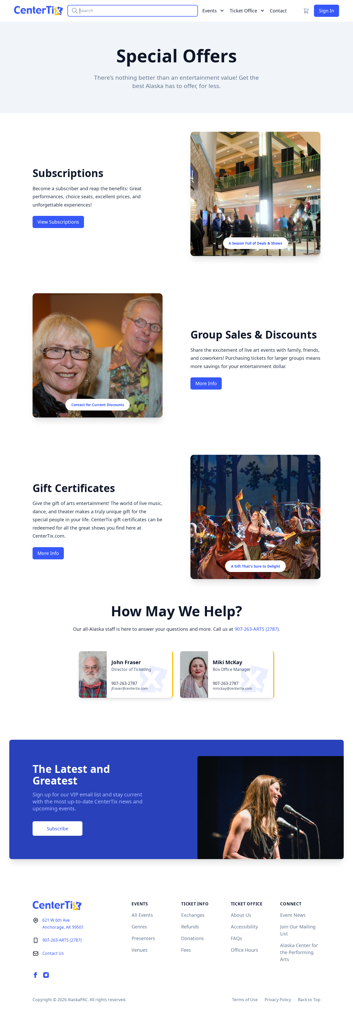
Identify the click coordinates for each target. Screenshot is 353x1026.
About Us (241, 915)
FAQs (236, 938)
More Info (206, 383)
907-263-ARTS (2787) (257, 629)
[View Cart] (306, 11)
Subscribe (57, 828)
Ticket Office (243, 11)
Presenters (143, 938)
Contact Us (53, 953)
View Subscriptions (58, 222)
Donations (192, 938)
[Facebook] (36, 975)
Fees (186, 950)
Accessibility (244, 927)
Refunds (190, 927)
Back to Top (309, 999)
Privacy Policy (278, 999)
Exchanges (193, 915)
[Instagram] (46, 975)
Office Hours (244, 950)
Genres (139, 927)
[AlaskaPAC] (38, 10)
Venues (140, 950)
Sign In (326, 11)
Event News (293, 915)
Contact (278, 11)
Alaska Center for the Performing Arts (299, 952)
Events (209, 11)
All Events (142, 915)
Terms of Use (245, 999)
